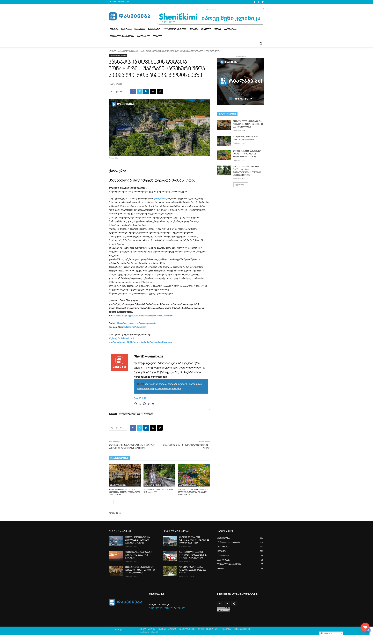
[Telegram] (262, 2)
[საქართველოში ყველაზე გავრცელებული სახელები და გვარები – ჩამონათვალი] (170, 556)
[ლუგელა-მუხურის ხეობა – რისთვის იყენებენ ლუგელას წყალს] (170, 571)
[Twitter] (139, 91)
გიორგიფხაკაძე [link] (117, 342)
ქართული (327, 633)
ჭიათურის (159, 198)
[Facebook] (254, 2)
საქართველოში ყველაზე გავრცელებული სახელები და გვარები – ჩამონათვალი (193, 555)
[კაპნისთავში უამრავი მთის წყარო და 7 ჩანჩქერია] (159, 475)
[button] (260, 43)
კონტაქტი (180, 607)
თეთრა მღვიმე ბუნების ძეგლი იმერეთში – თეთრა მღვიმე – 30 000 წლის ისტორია (124, 492)
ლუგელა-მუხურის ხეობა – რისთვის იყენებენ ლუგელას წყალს (192, 570)
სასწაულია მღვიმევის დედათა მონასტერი (136, 414)
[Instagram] (258, 2)
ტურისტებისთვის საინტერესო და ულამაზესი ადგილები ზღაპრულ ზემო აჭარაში (193, 492)
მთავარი (112, 51)
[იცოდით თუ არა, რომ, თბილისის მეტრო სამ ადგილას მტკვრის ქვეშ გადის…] (170, 541)
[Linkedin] (146, 91)
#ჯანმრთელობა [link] (135, 342)
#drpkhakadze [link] (165, 342)
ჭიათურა (117, 170)
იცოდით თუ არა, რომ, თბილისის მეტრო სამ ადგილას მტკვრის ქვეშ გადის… (194, 540)
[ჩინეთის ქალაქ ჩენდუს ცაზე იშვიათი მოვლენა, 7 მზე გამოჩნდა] (116, 556)
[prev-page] (110, 502)
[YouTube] (153, 405)
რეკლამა (169, 607)
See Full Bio (141, 398)
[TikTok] (149, 405)
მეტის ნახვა (239, 184)
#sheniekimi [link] (126, 338)
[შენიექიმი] (365, 627)
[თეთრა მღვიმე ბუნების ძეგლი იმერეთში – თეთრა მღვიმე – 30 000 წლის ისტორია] (125, 475)
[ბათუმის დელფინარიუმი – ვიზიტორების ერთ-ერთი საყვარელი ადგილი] (116, 541)
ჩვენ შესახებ (155, 607)
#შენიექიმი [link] (114, 338)
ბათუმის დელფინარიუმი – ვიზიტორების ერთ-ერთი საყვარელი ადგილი (137, 540)
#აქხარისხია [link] (151, 342)
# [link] (133, 338)
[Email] (153, 91)
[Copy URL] (160, 91)
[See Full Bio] (150, 398)
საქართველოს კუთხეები (128, 51)
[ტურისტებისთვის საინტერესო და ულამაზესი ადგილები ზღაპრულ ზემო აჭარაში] (194, 475)
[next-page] (115, 502)
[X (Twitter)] (140, 405)
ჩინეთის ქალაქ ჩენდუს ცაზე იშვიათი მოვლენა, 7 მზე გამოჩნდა (138, 555)
